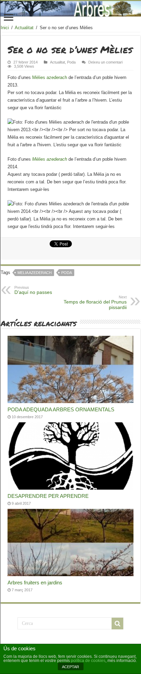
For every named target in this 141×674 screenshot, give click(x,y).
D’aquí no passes (33, 290)
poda (66, 273)
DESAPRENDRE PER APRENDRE (48, 496)
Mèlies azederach (50, 77)
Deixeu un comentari (105, 62)
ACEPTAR (70, 667)
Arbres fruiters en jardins (35, 582)
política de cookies (88, 660)
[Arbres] (70, 8)
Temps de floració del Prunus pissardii (95, 302)
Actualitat (24, 27)
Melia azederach (34, 273)
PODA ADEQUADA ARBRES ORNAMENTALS (61, 409)
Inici (5, 27)
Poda (71, 62)
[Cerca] (117, 623)
